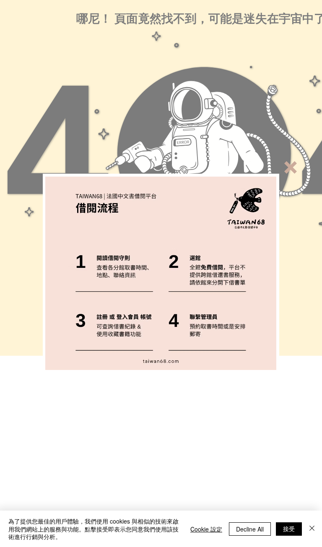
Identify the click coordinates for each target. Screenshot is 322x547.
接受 (289, 528)
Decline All (250, 529)
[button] (290, 167)
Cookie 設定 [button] (206, 529)
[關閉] (312, 528)
